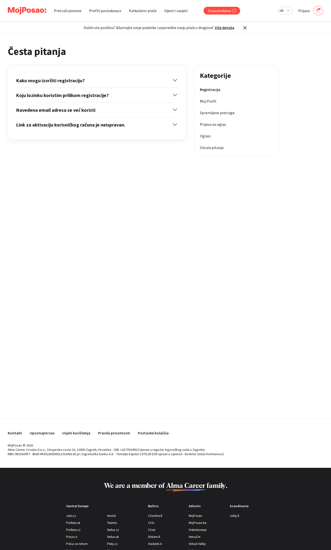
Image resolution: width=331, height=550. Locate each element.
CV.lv (151, 523)
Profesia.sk (73, 523)
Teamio (112, 523)
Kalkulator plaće (143, 10)
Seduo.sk (113, 537)
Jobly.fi (234, 516)
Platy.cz (112, 544)
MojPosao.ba (197, 523)
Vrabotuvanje (197, 530)
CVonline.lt (155, 516)
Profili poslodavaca (105, 10)
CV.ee (151, 530)
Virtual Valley (197, 544)
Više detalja (224, 27)
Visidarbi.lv (155, 544)
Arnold (111, 516)
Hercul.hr (194, 537)
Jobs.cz (71, 516)
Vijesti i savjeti (176, 10)
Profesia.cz (73, 530)
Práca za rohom (77, 544)
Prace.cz (71, 537)
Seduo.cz (113, 530)
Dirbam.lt (154, 537)
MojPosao (195, 516)
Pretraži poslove (67, 10)
